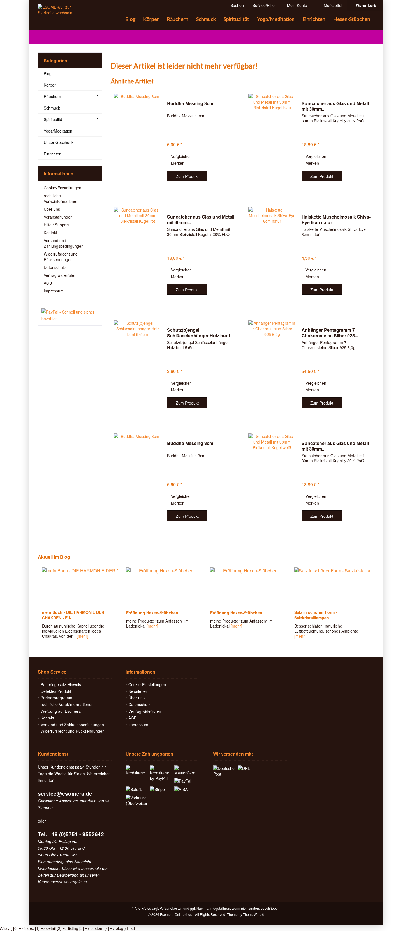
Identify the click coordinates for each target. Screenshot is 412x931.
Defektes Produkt (56, 691)
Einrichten (52, 154)
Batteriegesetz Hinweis (61, 684)
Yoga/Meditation (58, 131)
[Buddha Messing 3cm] (137, 142)
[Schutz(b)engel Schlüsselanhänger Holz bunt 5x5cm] (137, 368)
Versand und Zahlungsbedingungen (64, 243)
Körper (50, 85)
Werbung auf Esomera (61, 711)
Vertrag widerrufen (60, 275)
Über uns (52, 209)
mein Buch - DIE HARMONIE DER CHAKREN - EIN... (73, 615)
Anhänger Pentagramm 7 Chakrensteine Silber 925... (330, 332)
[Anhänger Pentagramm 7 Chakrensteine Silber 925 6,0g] (272, 368)
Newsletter (137, 691)
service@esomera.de (65, 793)
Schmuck (52, 108)
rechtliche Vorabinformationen (61, 198)
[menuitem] (364, 5)
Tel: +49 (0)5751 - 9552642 (71, 834)
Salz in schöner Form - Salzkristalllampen (315, 615)
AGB (48, 283)
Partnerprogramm (56, 697)
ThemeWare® (253, 914)
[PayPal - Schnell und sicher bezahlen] (70, 315)
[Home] (116, 19)
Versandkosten (171, 908)
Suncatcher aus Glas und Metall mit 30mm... (335, 106)
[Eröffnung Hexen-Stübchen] (164, 587)
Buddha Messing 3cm (190, 103)
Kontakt (50, 232)
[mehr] (82, 636)
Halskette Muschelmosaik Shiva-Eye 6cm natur (336, 219)
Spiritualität (53, 119)
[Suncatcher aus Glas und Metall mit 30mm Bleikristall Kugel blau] (272, 142)
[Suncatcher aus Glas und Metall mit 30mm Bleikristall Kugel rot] (137, 255)
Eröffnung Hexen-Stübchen (152, 613)
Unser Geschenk (58, 142)
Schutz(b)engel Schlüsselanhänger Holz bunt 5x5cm (198, 332)
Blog (48, 73)
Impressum (54, 291)
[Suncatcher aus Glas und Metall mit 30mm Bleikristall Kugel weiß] (272, 481)
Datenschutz (55, 267)
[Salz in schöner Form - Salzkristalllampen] (332, 587)
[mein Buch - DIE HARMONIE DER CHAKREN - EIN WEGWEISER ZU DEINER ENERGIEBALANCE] (80, 587)
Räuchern (52, 96)
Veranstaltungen (58, 217)
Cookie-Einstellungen (62, 188)
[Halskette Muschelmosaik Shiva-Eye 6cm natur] (272, 255)
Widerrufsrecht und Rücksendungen (61, 256)
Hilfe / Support (56, 224)
